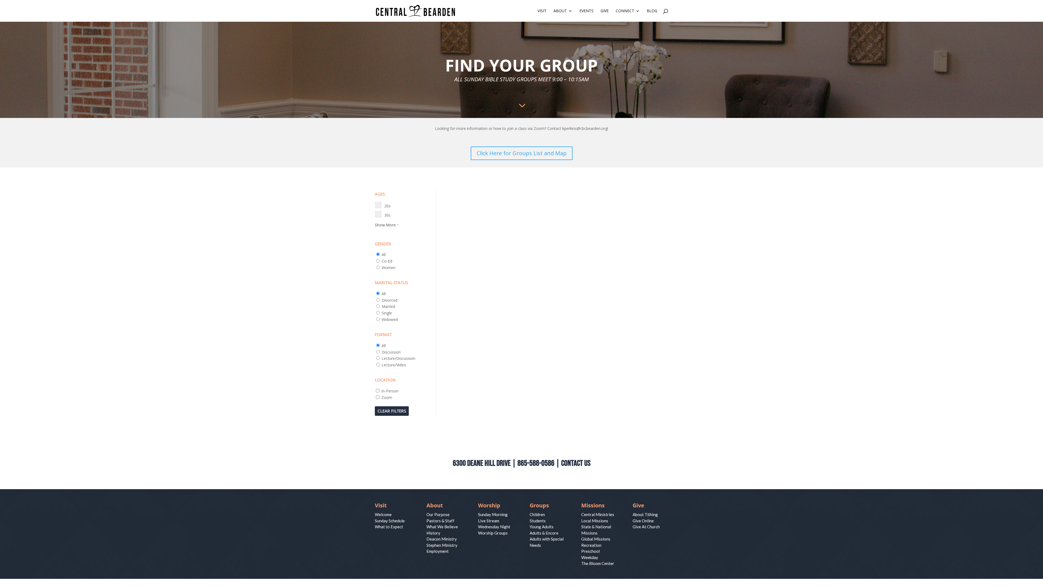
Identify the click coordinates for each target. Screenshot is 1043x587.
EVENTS (586, 11)
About (434, 505)
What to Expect (389, 526)
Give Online (643, 520)
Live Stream (488, 520)
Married (388, 306)
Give (638, 505)
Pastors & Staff (440, 520)
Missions (593, 505)
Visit (381, 505)
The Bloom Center (597, 563)
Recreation (591, 545)
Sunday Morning (493, 514)
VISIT (542, 11)
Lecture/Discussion (398, 358)
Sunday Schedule (390, 520)
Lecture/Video (394, 364)
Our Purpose (438, 514)
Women (388, 267)
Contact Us (575, 463)
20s (387, 205)
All (384, 254)
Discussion (391, 352)
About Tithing (645, 514)
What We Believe (442, 526)
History (433, 532)
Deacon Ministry (441, 538)
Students (538, 520)
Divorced (389, 300)
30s (387, 215)
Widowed (390, 319)
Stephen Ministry (441, 545)
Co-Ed (387, 261)
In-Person (389, 391)
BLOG (652, 11)
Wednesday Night (494, 526)
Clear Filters (392, 411)
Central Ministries (597, 514)
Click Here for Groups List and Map (522, 153)
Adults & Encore (544, 532)
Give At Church (646, 526)
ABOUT (560, 11)
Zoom (386, 397)
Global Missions (595, 538)
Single (387, 313)
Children (537, 514)
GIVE (605, 11)
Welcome (383, 514)
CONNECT (625, 11)
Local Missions (594, 520)
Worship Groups (493, 532)
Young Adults (542, 526)
